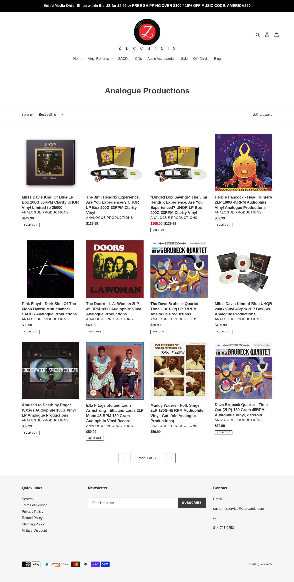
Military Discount (34, 530)
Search (27, 499)
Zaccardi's (266, 564)
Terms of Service (34, 505)
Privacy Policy (32, 511)
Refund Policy (32, 518)
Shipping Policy (33, 524)
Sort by (28, 114)
